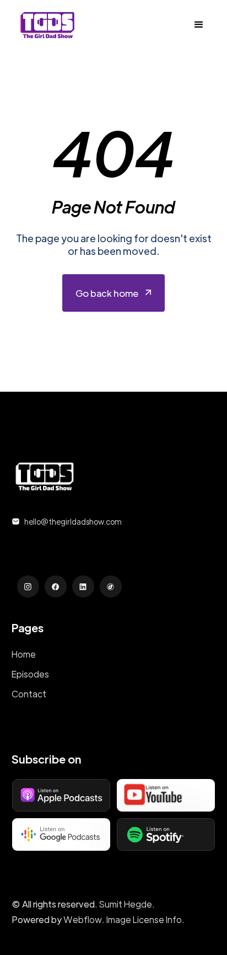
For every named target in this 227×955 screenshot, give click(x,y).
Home (24, 654)
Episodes (30, 674)
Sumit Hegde (125, 904)
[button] (198, 24)
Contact (29, 694)
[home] (45, 25)
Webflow (82, 919)
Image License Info (144, 919)
